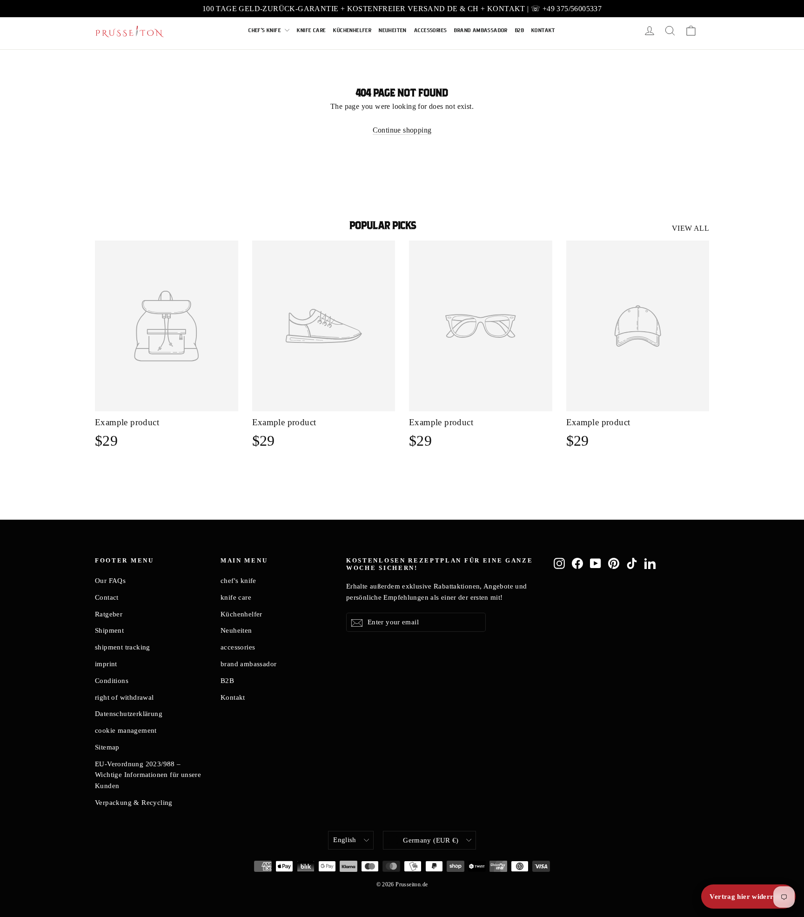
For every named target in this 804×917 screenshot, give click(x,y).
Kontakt (543, 30)
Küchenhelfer (352, 30)
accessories (430, 30)
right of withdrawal (124, 697)
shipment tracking (122, 647)
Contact (107, 597)
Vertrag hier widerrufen (748, 896)
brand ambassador (480, 30)
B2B (519, 30)
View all (690, 228)
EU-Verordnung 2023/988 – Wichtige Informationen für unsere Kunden (148, 775)
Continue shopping (402, 130)
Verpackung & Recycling (134, 802)
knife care (311, 30)
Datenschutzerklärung (128, 713)
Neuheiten (393, 30)
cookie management (126, 730)
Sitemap (107, 747)
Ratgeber (108, 614)
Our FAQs (110, 580)
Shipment (109, 630)
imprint (106, 664)
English (344, 839)
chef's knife (265, 30)
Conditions (111, 680)
